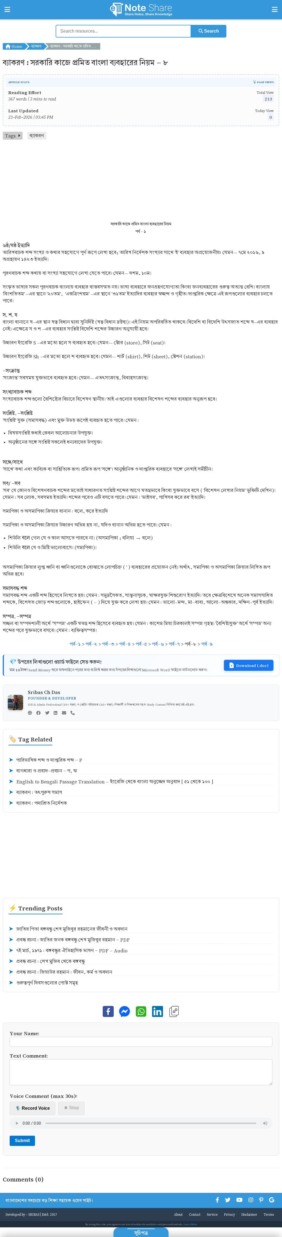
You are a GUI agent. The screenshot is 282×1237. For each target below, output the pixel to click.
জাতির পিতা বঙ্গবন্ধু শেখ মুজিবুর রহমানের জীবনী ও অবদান (68, 929)
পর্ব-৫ (141, 644)
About (178, 1214)
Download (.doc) (252, 665)
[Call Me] (72, 713)
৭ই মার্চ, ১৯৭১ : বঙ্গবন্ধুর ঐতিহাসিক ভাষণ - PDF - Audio (68, 950)
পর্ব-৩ (108, 644)
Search (211, 31)
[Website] (30, 713)
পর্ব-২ (91, 644)
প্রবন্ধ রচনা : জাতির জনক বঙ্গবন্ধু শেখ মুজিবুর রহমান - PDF (69, 939)
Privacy (229, 1214)
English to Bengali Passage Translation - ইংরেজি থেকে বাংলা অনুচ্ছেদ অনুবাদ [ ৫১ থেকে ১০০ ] (111, 781)
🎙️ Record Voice (32, 1108)
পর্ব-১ (75, 644)
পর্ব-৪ (125, 644)
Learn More (190, 1224)
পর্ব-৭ (174, 644)
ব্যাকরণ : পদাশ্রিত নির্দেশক (38, 803)
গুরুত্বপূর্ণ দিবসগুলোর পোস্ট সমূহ (43, 982)
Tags (10, 135)
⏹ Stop (71, 1107)
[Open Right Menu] (274, 10)
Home (16, 46)
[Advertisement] (141, 181)
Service (212, 1214)
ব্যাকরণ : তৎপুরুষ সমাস (35, 792)
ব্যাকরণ (36, 46)
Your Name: (24, 1033)
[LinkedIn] (55, 713)
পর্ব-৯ (207, 644)
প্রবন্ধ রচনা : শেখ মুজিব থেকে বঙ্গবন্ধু (47, 961)
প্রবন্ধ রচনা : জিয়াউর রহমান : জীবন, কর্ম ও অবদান (60, 972)
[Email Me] (64, 713)
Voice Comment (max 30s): (43, 1096)
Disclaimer (249, 1214)
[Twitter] (47, 713)
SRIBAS (33, 1214)
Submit (22, 1140)
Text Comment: (29, 1055)
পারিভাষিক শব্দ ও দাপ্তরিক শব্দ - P (45, 760)
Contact (194, 1214)
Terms (269, 1214)
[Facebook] (38, 713)
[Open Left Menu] (7, 10)
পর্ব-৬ (158, 644)
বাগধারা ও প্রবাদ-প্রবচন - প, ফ (43, 770)
